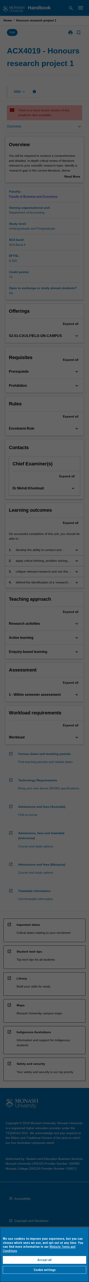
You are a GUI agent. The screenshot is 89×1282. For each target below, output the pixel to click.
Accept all (44, 1260)
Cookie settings (45, 1270)
